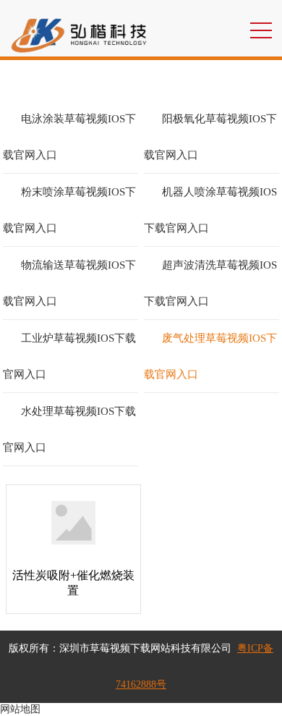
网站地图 (20, 709)
